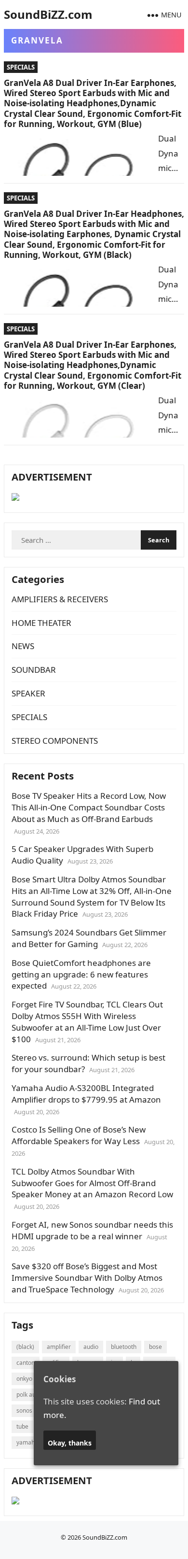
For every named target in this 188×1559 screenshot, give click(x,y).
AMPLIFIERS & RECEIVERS (60, 599)
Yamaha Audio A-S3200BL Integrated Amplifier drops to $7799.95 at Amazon (86, 1093)
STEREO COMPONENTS (55, 740)
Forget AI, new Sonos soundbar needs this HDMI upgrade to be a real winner (92, 1230)
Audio (90, 1347)
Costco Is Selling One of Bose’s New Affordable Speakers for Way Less (79, 1135)
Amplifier (59, 1347)
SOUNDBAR (34, 669)
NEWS (23, 646)
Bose (155, 1347)
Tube (22, 1426)
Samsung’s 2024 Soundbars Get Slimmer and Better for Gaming (89, 938)
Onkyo (24, 1379)
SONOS (24, 1410)
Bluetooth (123, 1347)
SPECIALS (21, 67)
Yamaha (27, 1442)
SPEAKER (28, 693)
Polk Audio (30, 1394)
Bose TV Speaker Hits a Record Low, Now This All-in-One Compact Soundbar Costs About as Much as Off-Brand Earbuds (89, 807)
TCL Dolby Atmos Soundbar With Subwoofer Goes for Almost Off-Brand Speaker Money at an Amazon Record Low (92, 1183)
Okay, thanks (70, 1442)
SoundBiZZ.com (48, 14)
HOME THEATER (41, 622)
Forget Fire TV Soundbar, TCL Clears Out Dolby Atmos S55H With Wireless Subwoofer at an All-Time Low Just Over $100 (87, 1021)
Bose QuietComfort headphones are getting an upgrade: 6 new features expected (81, 974)
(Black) (25, 1347)
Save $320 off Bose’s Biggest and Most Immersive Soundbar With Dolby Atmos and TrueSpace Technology (87, 1278)
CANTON (25, 1363)
